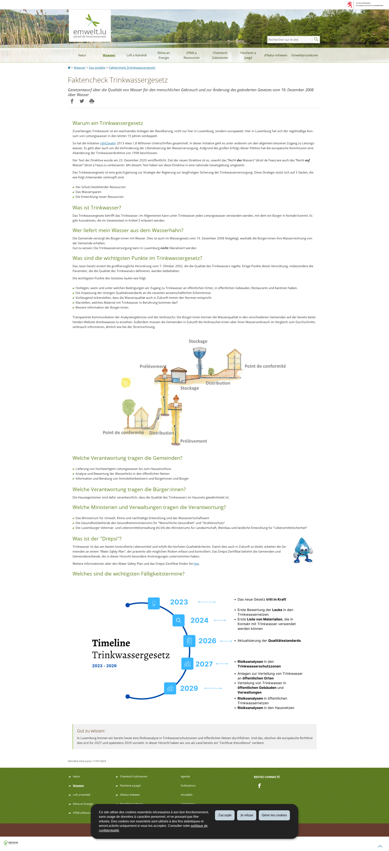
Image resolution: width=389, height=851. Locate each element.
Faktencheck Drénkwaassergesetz (132, 67)
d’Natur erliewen (275, 55)
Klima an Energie (164, 55)
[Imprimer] (92, 101)
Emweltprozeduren (305, 55)
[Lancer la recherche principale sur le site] (316, 39)
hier (196, 564)
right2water (108, 143)
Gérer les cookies (274, 815)
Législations (188, 804)
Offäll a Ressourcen (192, 55)
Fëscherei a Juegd (248, 55)
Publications (188, 785)
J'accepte (225, 815)
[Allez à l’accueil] (69, 67)
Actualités (186, 794)
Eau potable (97, 67)
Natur (82, 55)
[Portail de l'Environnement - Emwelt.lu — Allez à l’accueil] (90, 26)
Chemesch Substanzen (220, 55)
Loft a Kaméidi (137, 55)
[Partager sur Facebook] (72, 101)
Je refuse (246, 815)
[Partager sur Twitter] (82, 101)
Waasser (109, 55)
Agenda (185, 776)
